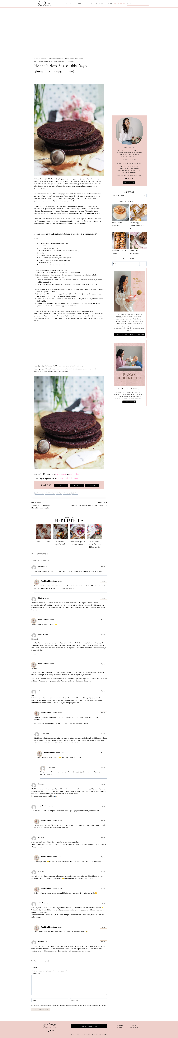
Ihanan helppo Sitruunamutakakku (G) (137, 225)
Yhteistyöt (99, 3)
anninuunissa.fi (136, 175)
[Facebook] (121, 3)
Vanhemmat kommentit (40, 560)
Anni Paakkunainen (49, 581)
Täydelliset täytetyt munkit (119, 252)
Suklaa (74, 493)
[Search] (143, 264)
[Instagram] (115, 3)
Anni (90, 3)
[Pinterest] (124, 3)
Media (134, 1025)
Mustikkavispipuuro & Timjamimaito (77, 542)
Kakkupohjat (49, 61)
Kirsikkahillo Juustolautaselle (60, 542)
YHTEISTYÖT (134, 1027)
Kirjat (109, 3)
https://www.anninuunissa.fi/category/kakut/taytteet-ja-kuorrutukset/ (61, 723)
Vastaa (103, 566)
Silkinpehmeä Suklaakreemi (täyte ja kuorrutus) (89, 504)
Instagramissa (61, 474)
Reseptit (120, 1025)
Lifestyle (120, 1027)
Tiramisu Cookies (43, 541)
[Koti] (35, 58)
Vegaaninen (70, 61)
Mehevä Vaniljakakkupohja (67, 478)
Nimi (34, 1000)
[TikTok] (118, 3)
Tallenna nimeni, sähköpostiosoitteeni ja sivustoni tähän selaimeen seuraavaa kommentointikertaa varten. (69, 1005)
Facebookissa (74, 474)
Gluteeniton (38, 61)
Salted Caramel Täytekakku (117, 224)
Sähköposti (75, 1000)
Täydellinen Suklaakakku (134, 252)
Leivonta (67, 493)
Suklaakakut (60, 61)
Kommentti (36, 973)
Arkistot (129, 192)
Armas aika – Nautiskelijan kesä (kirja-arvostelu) (94, 544)
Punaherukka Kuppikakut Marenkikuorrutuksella (41, 505)
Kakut (59, 493)
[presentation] (43, 531)
